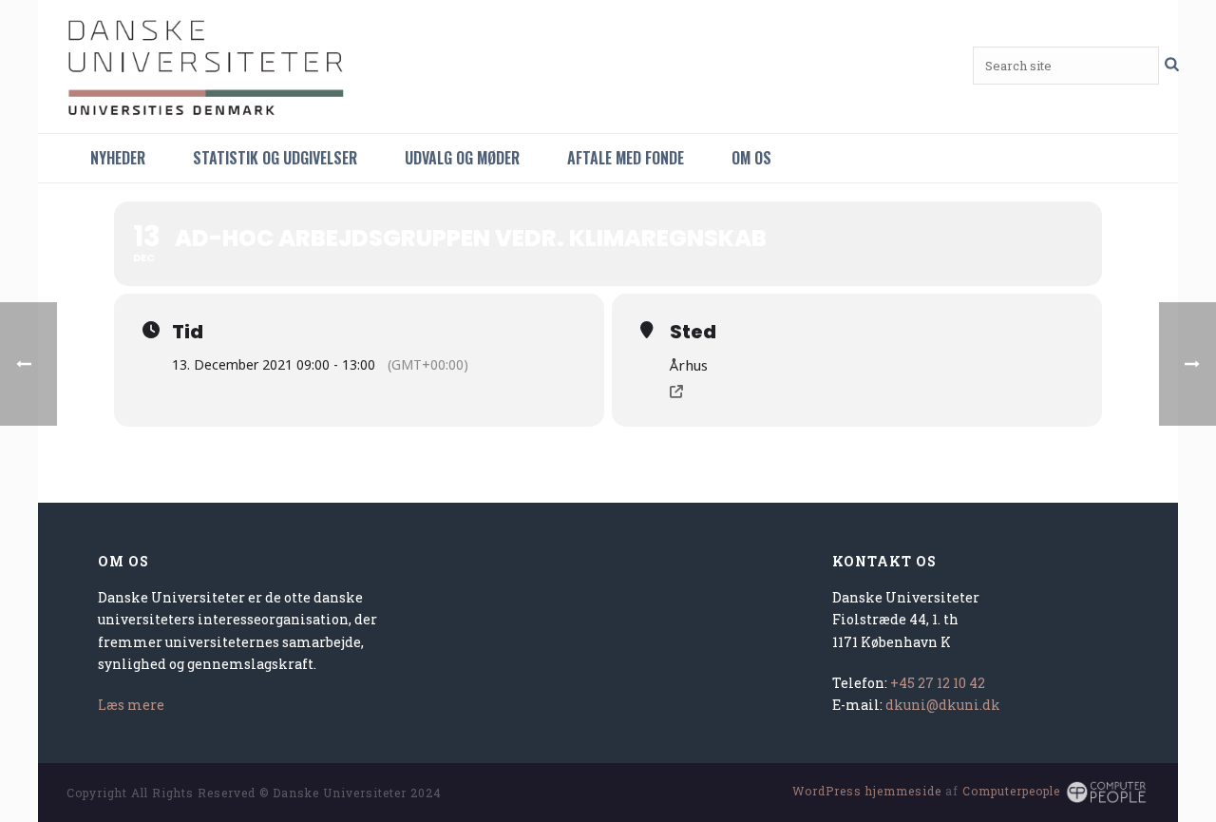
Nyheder (117, 157)
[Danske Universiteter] (208, 66)
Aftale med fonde (625, 157)
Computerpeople (1011, 790)
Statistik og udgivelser (275, 157)
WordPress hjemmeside (866, 790)
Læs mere (131, 705)
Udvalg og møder (462, 157)
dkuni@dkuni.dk (942, 705)
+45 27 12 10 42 (937, 683)
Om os (751, 157)
